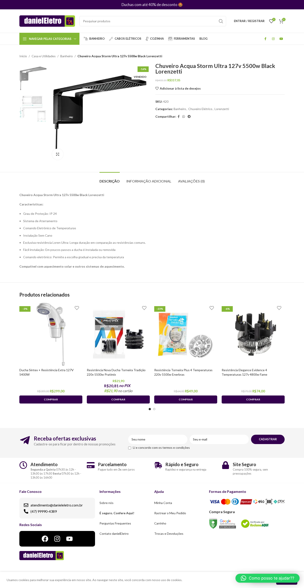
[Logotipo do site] (47, 21)
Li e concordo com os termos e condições (161, 447)
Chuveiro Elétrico (200, 109)
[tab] (109, 179)
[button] (267, 578)
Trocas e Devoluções (168, 533)
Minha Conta (163, 503)
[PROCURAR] (221, 21)
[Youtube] (69, 538)
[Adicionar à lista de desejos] (76, 308)
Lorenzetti (222, 109)
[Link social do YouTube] (281, 38)
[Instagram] (57, 538)
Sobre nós (106, 503)
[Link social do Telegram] (189, 117)
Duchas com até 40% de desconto (149, 4)
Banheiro (66, 56)
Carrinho (160, 523)
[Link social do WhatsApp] (183, 117)
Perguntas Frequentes (115, 523)
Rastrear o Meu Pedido (170, 513)
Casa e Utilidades (44, 56)
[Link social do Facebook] (265, 38)
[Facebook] (45, 538)
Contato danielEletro (114, 533)
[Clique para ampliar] (57, 154)
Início (23, 56)
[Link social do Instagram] (273, 38)
